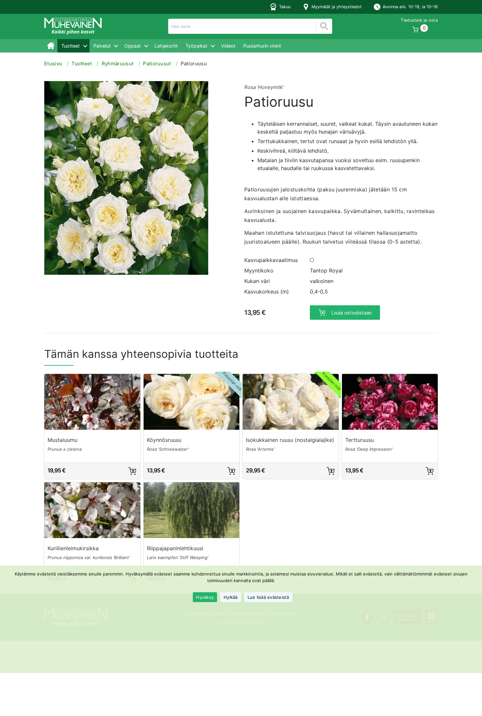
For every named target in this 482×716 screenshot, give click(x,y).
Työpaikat (196, 46)
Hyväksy (205, 597)
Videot (228, 46)
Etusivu (50, 46)
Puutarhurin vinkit (262, 46)
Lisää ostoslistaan (351, 313)
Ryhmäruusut (118, 63)
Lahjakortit (166, 46)
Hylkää (231, 597)
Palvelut (101, 46)
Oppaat (132, 46)
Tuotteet (70, 46)
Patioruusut (157, 63)
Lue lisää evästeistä (268, 597)
